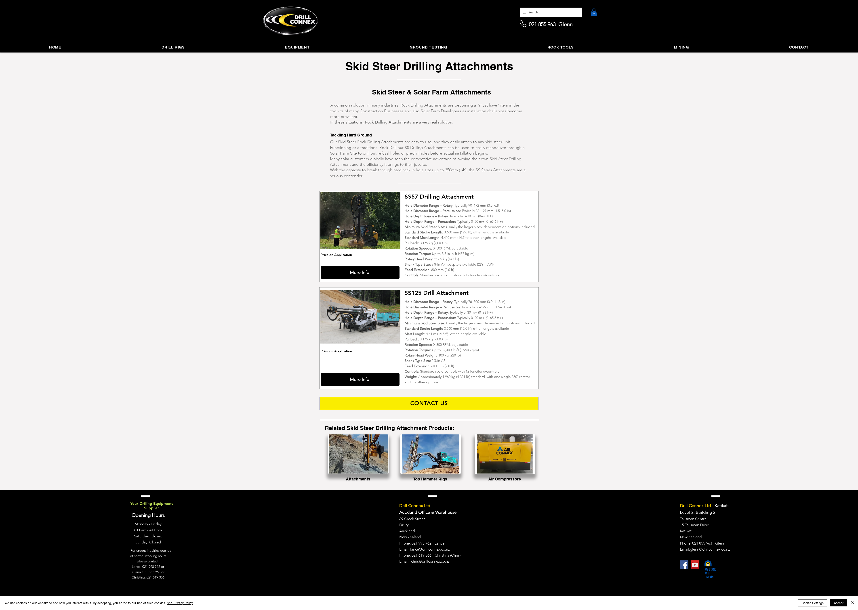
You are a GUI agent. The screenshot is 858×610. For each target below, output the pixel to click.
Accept (838, 603)
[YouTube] (695, 564)
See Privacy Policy (180, 603)
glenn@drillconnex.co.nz (710, 549)
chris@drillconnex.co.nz (430, 561)
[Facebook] (684, 564)
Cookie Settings (812, 603)
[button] (594, 12)
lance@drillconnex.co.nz (430, 549)
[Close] (852, 602)
